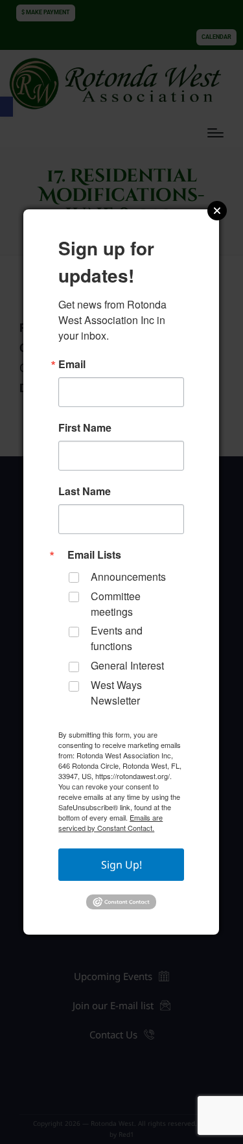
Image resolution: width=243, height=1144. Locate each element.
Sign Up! (121, 865)
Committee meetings (116, 604)
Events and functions (117, 638)
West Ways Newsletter (116, 692)
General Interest (127, 665)
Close (217, 210)
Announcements (128, 576)
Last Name (84, 491)
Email (72, 364)
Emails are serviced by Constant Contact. (110, 822)
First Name (84, 428)
